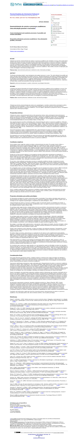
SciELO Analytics (56, 18)
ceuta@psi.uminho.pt (18, 407)
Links (14, 301)
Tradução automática (57, 31)
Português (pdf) (56, 22)
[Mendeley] (52, 40)
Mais (54, 40)
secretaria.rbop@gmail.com (39, 437)
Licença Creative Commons (58, 432)
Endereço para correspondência (17, 51)
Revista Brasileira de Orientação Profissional (24, 14)
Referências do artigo (57, 26)
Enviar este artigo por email (58, 33)
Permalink (55, 44)
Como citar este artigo (57, 28)
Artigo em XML (56, 24)
